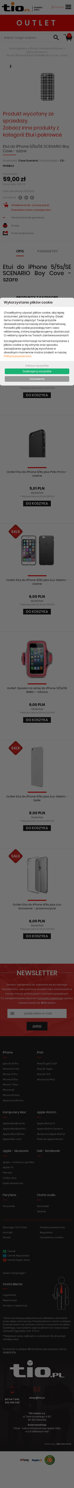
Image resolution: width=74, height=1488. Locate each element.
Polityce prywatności (17, 356)
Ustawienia (37, 379)
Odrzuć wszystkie (37, 366)
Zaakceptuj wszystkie (37, 371)
